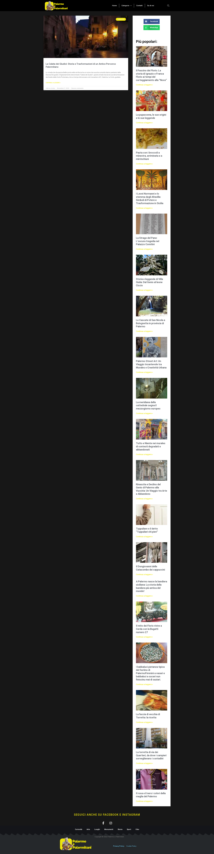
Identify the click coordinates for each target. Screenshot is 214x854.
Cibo (137, 829)
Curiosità (78, 829)
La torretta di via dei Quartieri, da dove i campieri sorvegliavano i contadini (151, 755)
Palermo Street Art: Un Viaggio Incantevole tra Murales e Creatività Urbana (151, 364)
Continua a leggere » (53, 82)
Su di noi (150, 6)
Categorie (125, 6)
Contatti (139, 6)
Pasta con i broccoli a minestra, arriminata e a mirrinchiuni (149, 155)
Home (114, 6)
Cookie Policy (131, 846)
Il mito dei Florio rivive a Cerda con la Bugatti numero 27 (149, 629)
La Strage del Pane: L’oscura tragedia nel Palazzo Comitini (147, 241)
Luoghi (97, 829)
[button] (168, 5)
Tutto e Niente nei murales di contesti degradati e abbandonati (150, 446)
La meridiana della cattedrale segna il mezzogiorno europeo (148, 405)
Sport (129, 829)
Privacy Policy (118, 846)
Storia (120, 829)
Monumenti (108, 829)
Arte (88, 829)
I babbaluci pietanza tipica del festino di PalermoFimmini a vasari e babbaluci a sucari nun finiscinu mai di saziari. (150, 673)
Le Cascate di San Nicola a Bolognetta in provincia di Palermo (150, 323)
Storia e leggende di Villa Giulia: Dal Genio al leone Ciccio (149, 282)
